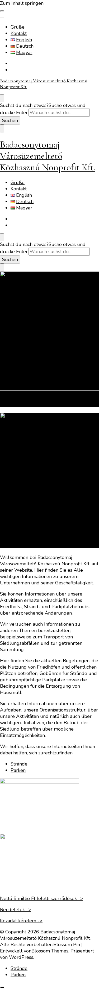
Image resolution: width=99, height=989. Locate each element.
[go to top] (2, 987)
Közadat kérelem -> (21, 921)
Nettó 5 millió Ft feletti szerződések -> (41, 898)
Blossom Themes (49, 951)
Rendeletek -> (15, 909)
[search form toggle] (2, 98)
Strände (11, 543)
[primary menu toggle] (2, 11)
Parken (10, 402)
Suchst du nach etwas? (24, 105)
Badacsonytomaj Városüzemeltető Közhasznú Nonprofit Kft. (47, 156)
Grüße (18, 27)
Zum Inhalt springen (22, 3)
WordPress (21, 957)
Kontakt (19, 33)
